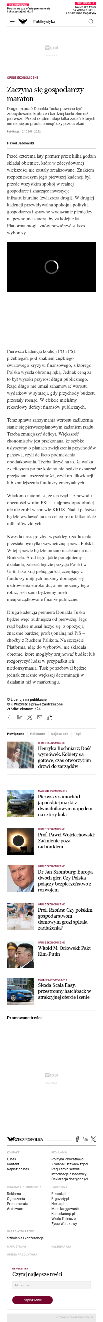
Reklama (14, 1194)
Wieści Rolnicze (64, 1219)
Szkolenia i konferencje (25, 1238)
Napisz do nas (18, 1169)
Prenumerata (17, 1204)
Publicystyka (44, 21)
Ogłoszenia (16, 1199)
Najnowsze (59, 734)
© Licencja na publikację (27, 699)
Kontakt (13, 1164)
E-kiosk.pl (59, 1194)
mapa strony (16, 1246)
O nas (11, 1159)
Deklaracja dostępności (70, 1179)
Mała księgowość (65, 1209)
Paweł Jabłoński (20, 143)
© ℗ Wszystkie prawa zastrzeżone (35, 704)
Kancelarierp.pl (63, 1214)
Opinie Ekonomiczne (22, 77)
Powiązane (15, 734)
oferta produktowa (22, 1254)
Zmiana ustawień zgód (70, 1164)
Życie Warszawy (64, 1224)
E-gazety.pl (60, 1199)
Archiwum (15, 1209)
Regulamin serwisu (67, 1169)
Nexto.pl (58, 1204)
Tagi (77, 734)
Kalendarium (61, 1246)
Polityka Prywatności (68, 1159)
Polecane (37, 734)
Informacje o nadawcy (69, 1174)
